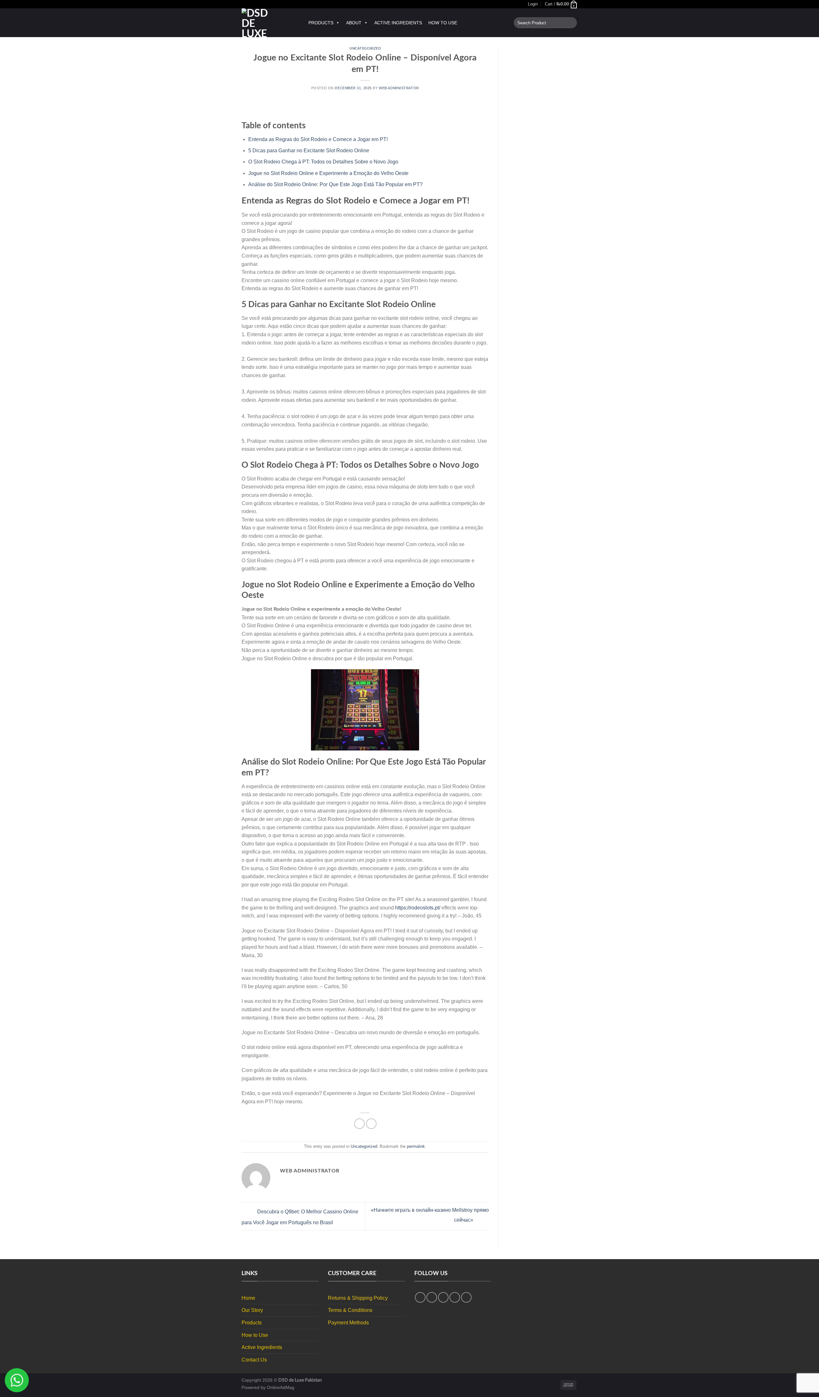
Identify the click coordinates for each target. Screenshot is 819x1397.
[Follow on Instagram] (431, 1297)
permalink (416, 1146)
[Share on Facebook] (359, 1123)
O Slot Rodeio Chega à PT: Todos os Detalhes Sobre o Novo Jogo (323, 161)
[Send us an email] (454, 1297)
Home (248, 1298)
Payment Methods (348, 1322)
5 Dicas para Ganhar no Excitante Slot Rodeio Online (308, 150)
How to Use (442, 22)
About (354, 22)
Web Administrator (399, 88)
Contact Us (254, 1359)
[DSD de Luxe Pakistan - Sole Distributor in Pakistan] (269, 22)
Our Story (252, 1310)
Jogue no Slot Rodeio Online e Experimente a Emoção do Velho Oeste (328, 173)
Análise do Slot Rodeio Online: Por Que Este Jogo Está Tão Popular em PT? (335, 184)
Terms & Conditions (350, 1310)
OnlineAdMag (280, 1387)
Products (320, 22)
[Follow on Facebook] (420, 1297)
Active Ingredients (398, 22)
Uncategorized (365, 48)
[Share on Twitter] (371, 1123)
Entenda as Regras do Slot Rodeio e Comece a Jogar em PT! (318, 139)
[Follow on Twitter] (443, 1297)
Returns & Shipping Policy (358, 1298)
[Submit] (571, 22)
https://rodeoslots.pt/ (417, 907)
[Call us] (466, 1297)
